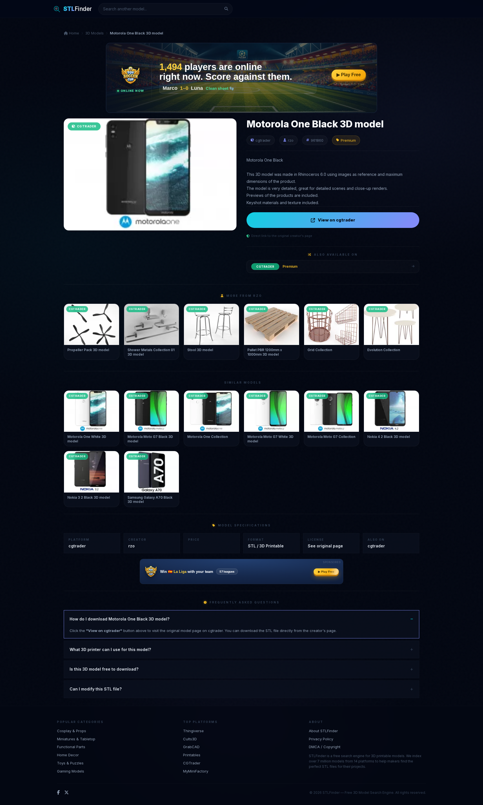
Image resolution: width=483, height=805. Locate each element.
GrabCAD (191, 747)
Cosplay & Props (71, 731)
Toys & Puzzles (70, 763)
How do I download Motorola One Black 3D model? (119, 619)
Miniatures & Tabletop (76, 739)
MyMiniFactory (195, 771)
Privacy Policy (321, 739)
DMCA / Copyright (324, 747)
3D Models (94, 33)
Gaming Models (70, 771)
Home (73, 33)
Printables (191, 755)
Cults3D (190, 739)
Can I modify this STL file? (96, 689)
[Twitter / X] (66, 792)
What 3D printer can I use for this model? (110, 649)
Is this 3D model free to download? (104, 669)
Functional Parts (71, 747)
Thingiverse (193, 731)
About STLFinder (323, 731)
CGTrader (191, 763)
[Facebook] (58, 792)
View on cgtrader (336, 220)
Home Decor (68, 755)
